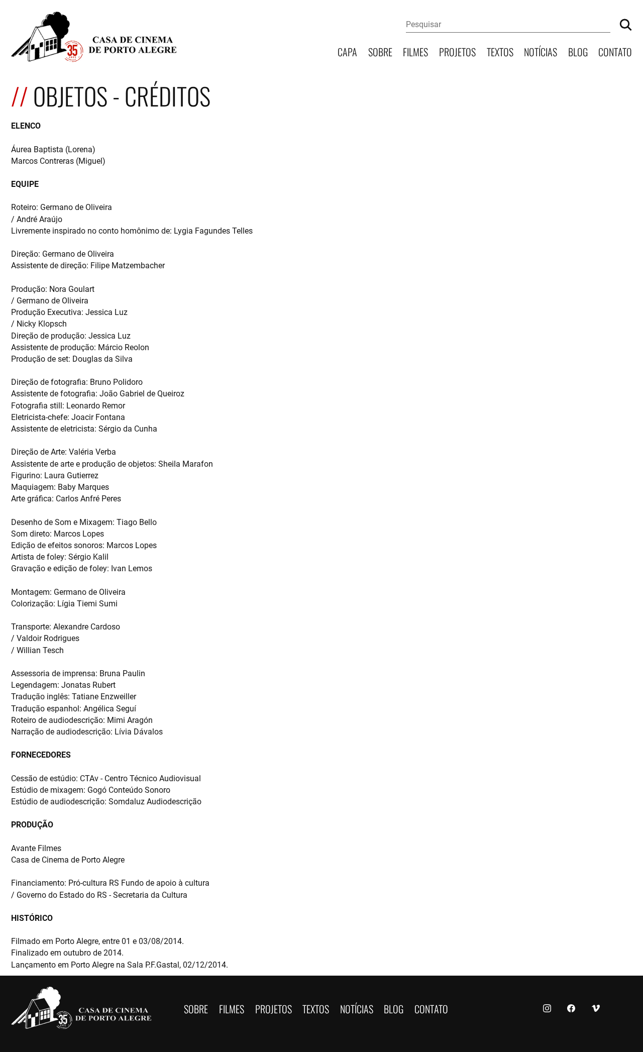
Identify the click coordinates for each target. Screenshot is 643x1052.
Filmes (415, 51)
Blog (578, 51)
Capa (347, 51)
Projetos (457, 51)
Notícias (540, 51)
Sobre (380, 51)
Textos (500, 51)
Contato (615, 51)
